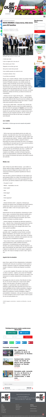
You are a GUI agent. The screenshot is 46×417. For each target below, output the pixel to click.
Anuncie (17, 404)
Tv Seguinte (3, 412)
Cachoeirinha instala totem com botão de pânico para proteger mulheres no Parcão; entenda (22, 362)
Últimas (2, 406)
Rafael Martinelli (33, 406)
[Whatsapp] (45, 13)
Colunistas (3, 410)
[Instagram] (45, 4)
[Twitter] (45, 7)
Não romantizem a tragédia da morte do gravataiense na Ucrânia (23, 352)
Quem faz (18, 409)
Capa (2, 404)
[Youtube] (45, 10)
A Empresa (18, 407)
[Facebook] (45, 1)
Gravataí (2, 407)
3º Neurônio (3, 409)
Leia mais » (17, 355)
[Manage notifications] (43, 414)
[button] (2, 21)
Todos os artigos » (8, 384)
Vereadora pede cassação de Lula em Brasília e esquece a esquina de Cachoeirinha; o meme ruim (23, 374)
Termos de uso (19, 406)
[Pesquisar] (36, 7)
